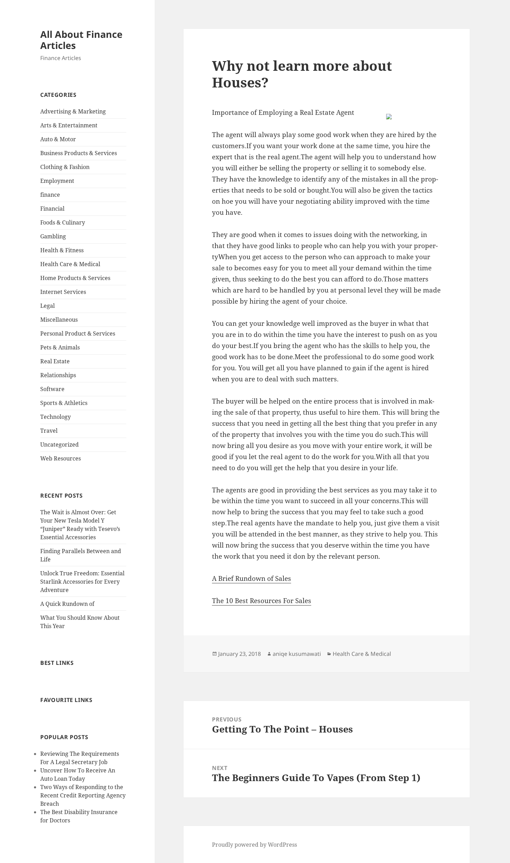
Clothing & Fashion (65, 167)
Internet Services (63, 292)
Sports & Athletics (63, 403)
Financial (52, 208)
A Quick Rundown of (67, 604)
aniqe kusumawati (297, 654)
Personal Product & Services (77, 333)
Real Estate (55, 361)
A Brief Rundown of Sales (251, 578)
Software (52, 389)
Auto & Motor (58, 139)
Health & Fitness (62, 250)
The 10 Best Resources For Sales (261, 600)
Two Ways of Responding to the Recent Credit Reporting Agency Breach (83, 795)
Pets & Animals (60, 347)
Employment (57, 181)
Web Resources (60, 458)
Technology (55, 417)
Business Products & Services (78, 153)
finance (50, 194)
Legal (47, 306)
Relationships (58, 375)
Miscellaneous (59, 319)
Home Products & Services (75, 278)
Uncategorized (59, 444)
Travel (49, 430)
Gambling (53, 236)
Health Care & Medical (70, 264)
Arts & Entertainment (68, 125)
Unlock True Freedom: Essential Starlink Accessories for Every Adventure (82, 581)
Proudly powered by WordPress (254, 844)
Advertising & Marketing (73, 111)
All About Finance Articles (81, 40)
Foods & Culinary (62, 222)
